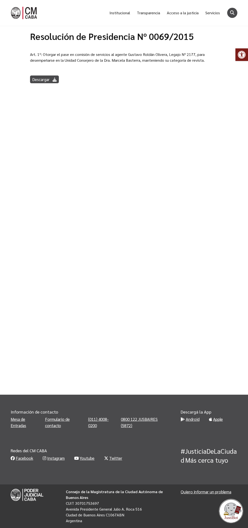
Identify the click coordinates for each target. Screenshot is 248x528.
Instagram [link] (56, 458)
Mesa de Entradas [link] (18, 422)
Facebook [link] (24, 458)
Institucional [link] (119, 12)
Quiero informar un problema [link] (206, 491)
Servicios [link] (212, 12)
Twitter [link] (115, 458)
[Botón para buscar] (232, 13)
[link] (241, 54)
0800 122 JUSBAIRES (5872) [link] (139, 422)
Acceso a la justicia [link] (183, 12)
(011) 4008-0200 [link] (98, 422)
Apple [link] (218, 419)
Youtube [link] (87, 458)
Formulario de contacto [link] (57, 422)
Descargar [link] (41, 79)
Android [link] (193, 419)
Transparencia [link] (148, 12)
